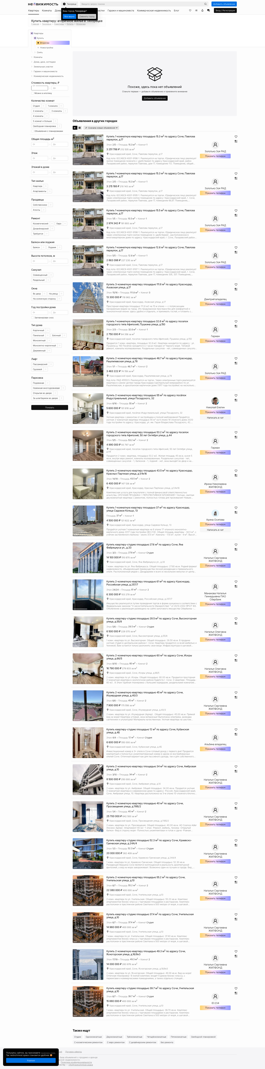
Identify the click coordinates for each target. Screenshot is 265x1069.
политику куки (48, 1053)
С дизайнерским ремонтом (142, 1042)
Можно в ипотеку (43, 93)
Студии (77, 1037)
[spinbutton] (39, 88)
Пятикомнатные (178, 1037)
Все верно (69, 16)
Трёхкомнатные (134, 1037)
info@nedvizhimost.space (81, 1064)
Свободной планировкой (203, 1037)
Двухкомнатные (114, 1037)
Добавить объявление (224, 4)
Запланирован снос (44, 317)
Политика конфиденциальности (76, 1062)
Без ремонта (167, 1042)
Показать (49, 407)
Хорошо (31, 1060)
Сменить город (86, 16)
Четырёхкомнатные (156, 1037)
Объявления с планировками (49, 131)
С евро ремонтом (116, 1042)
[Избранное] (190, 10)
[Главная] (43, 4)
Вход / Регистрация (225, 10)
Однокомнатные (94, 1037)
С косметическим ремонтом (88, 1042)
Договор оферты (73, 1051)
